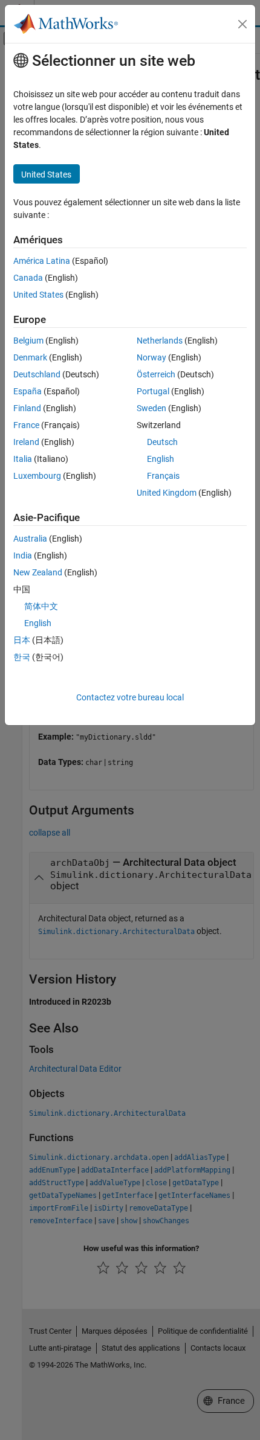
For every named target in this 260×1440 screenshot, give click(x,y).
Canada (28, 278)
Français (163, 476)
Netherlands (160, 340)
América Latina (41, 261)
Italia (22, 459)
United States (38, 294)
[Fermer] (242, 24)
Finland (27, 408)
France (26, 425)
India (22, 555)
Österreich (156, 374)
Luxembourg (37, 476)
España (27, 391)
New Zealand (37, 572)
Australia (30, 538)
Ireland (26, 442)
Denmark (30, 357)
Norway (151, 357)
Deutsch (162, 442)
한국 (21, 657)
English (160, 459)
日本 (21, 640)
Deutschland (36, 374)
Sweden (151, 408)
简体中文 (41, 606)
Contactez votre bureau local (130, 697)
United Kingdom (167, 493)
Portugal (153, 391)
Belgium (28, 340)
